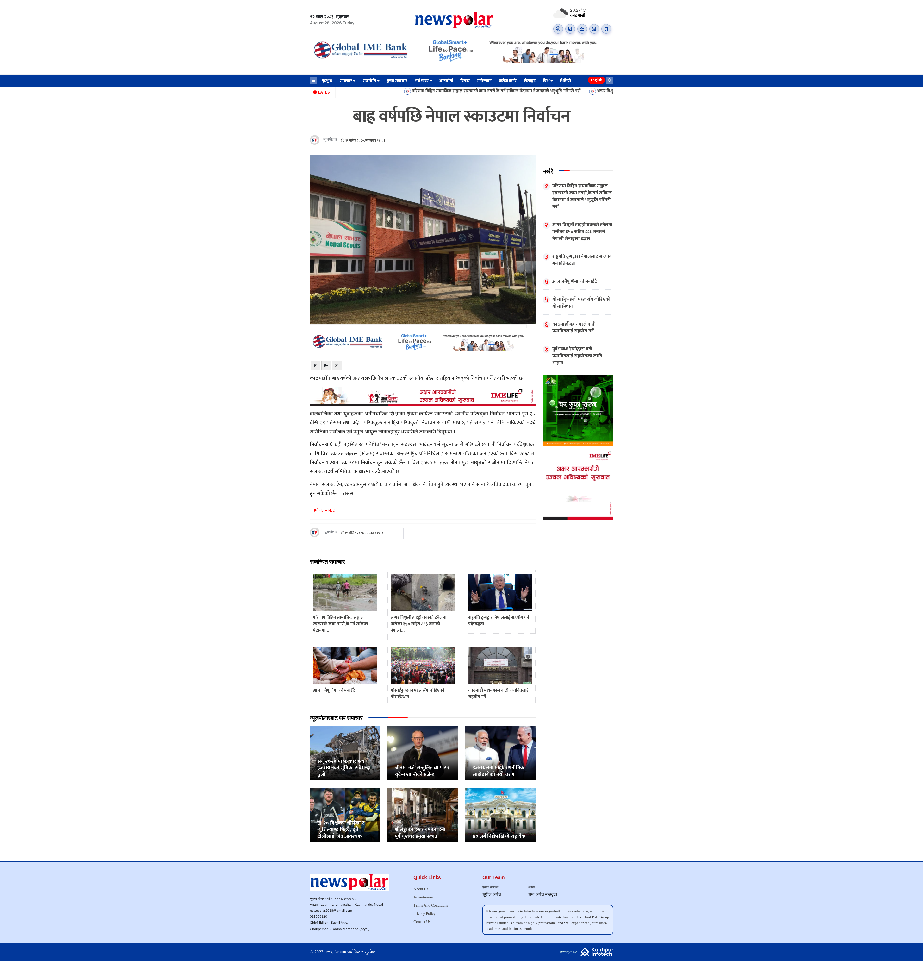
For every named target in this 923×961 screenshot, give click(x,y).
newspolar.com (335, 952)
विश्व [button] (546, 80)
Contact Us (421, 922)
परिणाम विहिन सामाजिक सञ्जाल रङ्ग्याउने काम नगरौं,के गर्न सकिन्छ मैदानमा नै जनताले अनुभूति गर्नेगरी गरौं (421, 91)
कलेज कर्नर (508, 80)
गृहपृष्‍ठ (327, 80)
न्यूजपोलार (330, 140)
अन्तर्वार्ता (446, 80)
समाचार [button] (346, 80)
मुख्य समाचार (397, 80)
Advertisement (424, 897)
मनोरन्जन (484, 80)
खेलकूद (530, 80)
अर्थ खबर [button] (422, 80)
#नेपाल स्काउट (324, 510)
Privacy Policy (424, 913)
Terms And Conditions (430, 905)
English (596, 80)
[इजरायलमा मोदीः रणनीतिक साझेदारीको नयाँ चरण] (500, 753)
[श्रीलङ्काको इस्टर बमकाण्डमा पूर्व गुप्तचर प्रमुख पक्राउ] (422, 815)
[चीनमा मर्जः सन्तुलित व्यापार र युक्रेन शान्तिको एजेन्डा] (422, 753)
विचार (465, 80)
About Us (420, 889)
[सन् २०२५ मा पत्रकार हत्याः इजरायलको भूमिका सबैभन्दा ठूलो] (345, 753)
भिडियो (565, 80)
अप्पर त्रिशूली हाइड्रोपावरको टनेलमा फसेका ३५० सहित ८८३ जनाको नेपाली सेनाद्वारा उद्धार (593, 91)
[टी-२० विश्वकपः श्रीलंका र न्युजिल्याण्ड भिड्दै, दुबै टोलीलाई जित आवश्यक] (345, 815)
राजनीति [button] (369, 80)
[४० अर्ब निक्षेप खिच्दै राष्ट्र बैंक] (500, 815)
